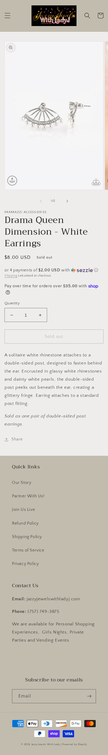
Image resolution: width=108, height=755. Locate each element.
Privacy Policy (25, 563)
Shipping (10, 275)
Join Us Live (23, 509)
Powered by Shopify (74, 744)
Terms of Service (28, 550)
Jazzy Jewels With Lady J (47, 744)
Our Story (21, 482)
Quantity (12, 303)
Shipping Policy (27, 536)
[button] (7, 15)
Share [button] (17, 439)
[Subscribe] (89, 696)
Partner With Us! (28, 496)
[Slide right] (67, 201)
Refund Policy (25, 523)
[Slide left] (40, 201)
